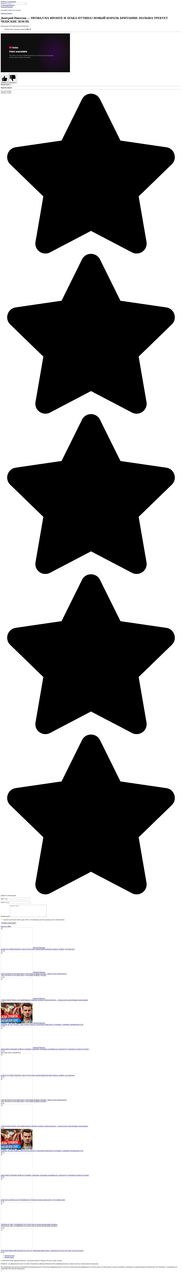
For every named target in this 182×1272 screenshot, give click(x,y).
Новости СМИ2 (6, 926)
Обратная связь (9, 1255)
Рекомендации (9, 1257)
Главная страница (6, 13)
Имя (3, 899)
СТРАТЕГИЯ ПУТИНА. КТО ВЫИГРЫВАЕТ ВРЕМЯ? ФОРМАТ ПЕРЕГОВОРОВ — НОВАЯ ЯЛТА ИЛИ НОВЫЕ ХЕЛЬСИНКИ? (44, 1000)
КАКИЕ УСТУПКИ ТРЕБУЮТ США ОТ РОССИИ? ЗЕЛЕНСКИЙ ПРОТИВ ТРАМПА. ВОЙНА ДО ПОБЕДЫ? (38, 949)
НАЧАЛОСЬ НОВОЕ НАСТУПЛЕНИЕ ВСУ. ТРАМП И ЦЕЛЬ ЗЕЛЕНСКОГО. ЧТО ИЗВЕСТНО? (33, 1200)
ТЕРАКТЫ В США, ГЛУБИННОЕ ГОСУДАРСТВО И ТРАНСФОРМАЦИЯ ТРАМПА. (29, 1224)
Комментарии (5, 84)
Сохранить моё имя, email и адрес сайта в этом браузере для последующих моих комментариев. (34, 919)
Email (3, 902)
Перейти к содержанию (8, 1)
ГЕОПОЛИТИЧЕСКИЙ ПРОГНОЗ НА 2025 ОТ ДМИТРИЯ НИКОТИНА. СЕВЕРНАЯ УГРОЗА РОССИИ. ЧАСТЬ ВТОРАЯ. (42, 1251)
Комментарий (5, 916)
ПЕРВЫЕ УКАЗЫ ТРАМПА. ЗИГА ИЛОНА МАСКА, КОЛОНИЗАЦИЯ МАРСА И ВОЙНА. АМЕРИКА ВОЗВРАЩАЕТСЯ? (42, 1024)
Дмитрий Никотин (7, 7)
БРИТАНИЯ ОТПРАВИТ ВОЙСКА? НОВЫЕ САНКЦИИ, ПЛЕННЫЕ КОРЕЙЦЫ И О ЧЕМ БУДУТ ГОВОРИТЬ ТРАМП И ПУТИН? (45, 1049)
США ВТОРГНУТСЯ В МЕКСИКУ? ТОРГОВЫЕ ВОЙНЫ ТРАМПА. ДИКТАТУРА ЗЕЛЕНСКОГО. (34, 974)
